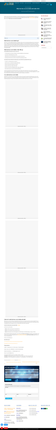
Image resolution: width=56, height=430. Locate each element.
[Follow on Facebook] (47, 1)
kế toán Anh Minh (32, 17)
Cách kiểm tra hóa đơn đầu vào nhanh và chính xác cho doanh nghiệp (47, 29)
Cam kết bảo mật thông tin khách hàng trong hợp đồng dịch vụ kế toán (47, 42)
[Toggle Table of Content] (37, 38)
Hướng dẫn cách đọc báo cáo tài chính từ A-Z (11, 343)
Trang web (29, 394)
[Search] (51, 4)
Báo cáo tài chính (28, 7)
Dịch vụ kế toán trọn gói (33, 408)
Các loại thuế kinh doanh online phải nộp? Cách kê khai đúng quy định (48, 35)
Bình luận (6, 387)
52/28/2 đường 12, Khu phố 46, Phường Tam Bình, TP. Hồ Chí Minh (9, 412)
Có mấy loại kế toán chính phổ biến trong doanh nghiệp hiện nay (48, 39)
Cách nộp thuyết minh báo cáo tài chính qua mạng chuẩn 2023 (13, 341)
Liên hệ (48, 4)
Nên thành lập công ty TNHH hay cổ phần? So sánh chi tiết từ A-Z (47, 26)
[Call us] (47, 408)
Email (18, 394)
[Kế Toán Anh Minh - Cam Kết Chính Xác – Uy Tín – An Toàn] (9, 4)
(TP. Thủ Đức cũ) (8, 413)
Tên (6, 394)
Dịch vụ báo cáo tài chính (33, 411)
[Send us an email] (49, 1)
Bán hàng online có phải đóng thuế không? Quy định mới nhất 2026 (47, 22)
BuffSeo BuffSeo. (32, 11)
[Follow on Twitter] (43, 408)
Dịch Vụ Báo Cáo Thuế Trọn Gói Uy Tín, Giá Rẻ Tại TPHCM (47, 19)
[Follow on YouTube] (51, 1)
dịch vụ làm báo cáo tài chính (21, 334)
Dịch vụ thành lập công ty (33, 414)
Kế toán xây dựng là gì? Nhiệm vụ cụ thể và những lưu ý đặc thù (48, 32)
